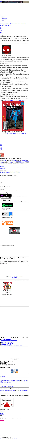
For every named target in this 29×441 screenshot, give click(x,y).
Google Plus (13, 390)
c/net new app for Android (10, 100)
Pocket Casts (14, 381)
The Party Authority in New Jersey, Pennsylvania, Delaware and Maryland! (17, 133)
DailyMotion (1, 386)
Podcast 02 (24, 381)
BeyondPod (5, 380)
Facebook (7, 390)
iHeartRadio (5, 381)
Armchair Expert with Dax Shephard (7, 343)
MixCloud (11, 381)
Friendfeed (10, 390)
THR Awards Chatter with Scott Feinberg (7, 342)
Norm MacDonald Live (4, 341)
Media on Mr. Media (4, 18)
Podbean (17, 381)
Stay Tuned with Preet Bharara (6, 339)
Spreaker (5, 382)
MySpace (20, 390)
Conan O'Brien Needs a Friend (6, 344)
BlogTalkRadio (16, 380)
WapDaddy (10, 386)
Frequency (5, 386)
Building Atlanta (14, 160)
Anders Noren (16, 438)
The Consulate (27, 161)
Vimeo (8, 386)
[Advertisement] (14, 9)
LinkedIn (17, 390)
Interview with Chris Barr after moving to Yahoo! (19, 100)
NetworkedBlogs (23, 390)
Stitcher (7, 382)
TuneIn (10, 382)
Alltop (2, 380)
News (1, 166)
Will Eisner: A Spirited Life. (22, 162)
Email (1, 183)
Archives (1, 417)
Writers (3, 166)
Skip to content (2, 0)
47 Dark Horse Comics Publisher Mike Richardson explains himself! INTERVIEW (10, 172)
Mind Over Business (18, 161)
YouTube (13, 386)
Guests (2, 17)
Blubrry (19, 380)
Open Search (1, 21)
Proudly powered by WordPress (4, 438)
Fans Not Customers (24, 160)
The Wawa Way (4, 160)
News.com (3, 168)
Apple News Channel (2, 376)
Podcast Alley (20, 381)
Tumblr (27, 390)
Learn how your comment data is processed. (15, 190)
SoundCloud (1, 382)
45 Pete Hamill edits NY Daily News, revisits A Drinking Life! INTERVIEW (9, 171)
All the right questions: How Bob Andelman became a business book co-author (14, 277)
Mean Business (10, 162)
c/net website (4, 100)
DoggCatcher (2, 381)
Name (1, 182)
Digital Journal (25, 380)
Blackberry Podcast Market (10, 380)
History (3, 20)
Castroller (22, 380)
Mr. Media (3, 16)
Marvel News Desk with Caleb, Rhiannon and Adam (9, 340)
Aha (0, 380)
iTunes (8, 381)
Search (1, 1)
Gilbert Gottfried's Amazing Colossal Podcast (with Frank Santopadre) (12, 345)
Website (1, 185)
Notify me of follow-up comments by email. (6, 186)
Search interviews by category (3, 193)
